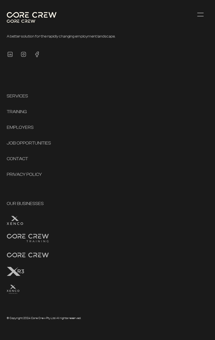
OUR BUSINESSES (25, 203)
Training (17, 112)
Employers (20, 127)
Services (17, 96)
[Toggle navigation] (200, 14)
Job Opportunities (29, 143)
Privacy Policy (24, 174)
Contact (17, 159)
